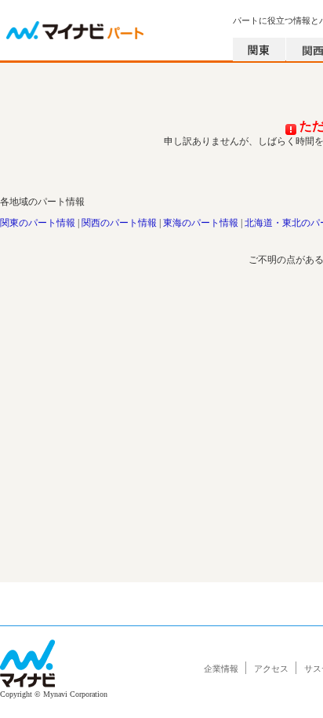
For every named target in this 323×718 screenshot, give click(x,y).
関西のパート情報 (119, 222)
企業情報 (221, 668)
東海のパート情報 (200, 222)
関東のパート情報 (37, 222)
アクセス (271, 668)
